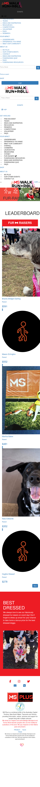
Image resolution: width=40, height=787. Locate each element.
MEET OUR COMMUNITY (12, 44)
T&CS (24, 730)
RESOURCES (7, 25)
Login (20, 83)
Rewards (6, 33)
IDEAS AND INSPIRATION (12, 56)
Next (35, 586)
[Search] (37, 98)
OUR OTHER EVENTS (10, 52)
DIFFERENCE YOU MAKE (12, 41)
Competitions (8, 27)
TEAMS (5, 21)
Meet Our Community (13, 144)
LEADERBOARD (8, 39)
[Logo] (20, 5)
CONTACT (6, 54)
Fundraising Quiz (11, 162)
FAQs (6, 133)
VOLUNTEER (7, 29)
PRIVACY (17, 730)
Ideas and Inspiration (12, 23)
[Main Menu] (1, 182)
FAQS (5, 31)
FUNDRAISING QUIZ (10, 58)
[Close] (39, 182)
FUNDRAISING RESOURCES (13, 62)
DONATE (20, 12)
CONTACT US (9, 179)
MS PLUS (6, 50)
